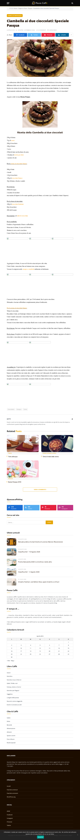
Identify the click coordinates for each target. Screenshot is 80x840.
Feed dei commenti (12, 793)
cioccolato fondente (18, 204)
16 (11, 651)
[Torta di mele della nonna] (57, 443)
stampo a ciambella (28, 269)
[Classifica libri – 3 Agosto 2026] (11, 572)
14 (59, 648)
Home (15, 8)
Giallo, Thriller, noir (12, 683)
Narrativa (9, 676)
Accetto (40, 837)
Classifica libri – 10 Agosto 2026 (29, 552)
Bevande (9, 725)
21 (59, 651)
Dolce (8, 721)
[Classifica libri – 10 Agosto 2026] (11, 552)
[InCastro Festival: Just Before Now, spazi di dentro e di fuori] (11, 582)
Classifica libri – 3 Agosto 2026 (28, 572)
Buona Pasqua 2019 (14, 482)
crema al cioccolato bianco (19, 164)
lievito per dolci (19, 155)
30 (11, 657)
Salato (8, 718)
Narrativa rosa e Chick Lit (14, 680)
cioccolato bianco (17, 178)
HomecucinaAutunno (49, 453)
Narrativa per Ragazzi (13, 690)
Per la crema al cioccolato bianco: (17, 308)
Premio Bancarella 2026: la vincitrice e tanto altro (35, 562)
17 (21, 651)
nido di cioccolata (22, 216)
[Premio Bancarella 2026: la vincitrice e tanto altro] (11, 562)
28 (59, 654)
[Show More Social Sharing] (71, 35)
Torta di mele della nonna (51, 456)
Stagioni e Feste (22, 8)
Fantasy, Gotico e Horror (14, 687)
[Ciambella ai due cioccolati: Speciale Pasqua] (40, 58)
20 (49, 651)
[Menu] (8, 3)
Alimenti (9, 732)
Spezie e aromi (11, 735)
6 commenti (42, 30)
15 (68, 648)
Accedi (9, 786)
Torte (25, 409)
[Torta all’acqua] (23, 443)
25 (30, 654)
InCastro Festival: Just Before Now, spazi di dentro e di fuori (38, 582)
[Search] (72, 3)
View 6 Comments (40, 489)
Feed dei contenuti (12, 790)
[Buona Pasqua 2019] (23, 468)
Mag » (12, 660)
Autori (8, 673)
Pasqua (30, 8)
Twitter (9, 825)
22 (68, 651)
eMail (8, 811)
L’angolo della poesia (13, 697)
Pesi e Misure (10, 739)
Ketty (9, 419)
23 (11, 654)
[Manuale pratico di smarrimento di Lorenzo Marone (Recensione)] (11, 542)
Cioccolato (11, 409)
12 (40, 648)
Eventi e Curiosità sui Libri (14, 705)
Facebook (9, 815)
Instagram (10, 818)
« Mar (8, 660)
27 (49, 654)
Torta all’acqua (12, 456)
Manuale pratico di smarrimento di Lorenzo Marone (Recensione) (40, 542)
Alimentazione (11, 728)
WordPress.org (11, 797)
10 (21, 648)
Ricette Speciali (11, 743)
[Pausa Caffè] (40, 3)
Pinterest (9, 822)
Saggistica (9, 694)
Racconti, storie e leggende (14, 701)
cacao (13, 140)
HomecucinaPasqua (15, 15)
